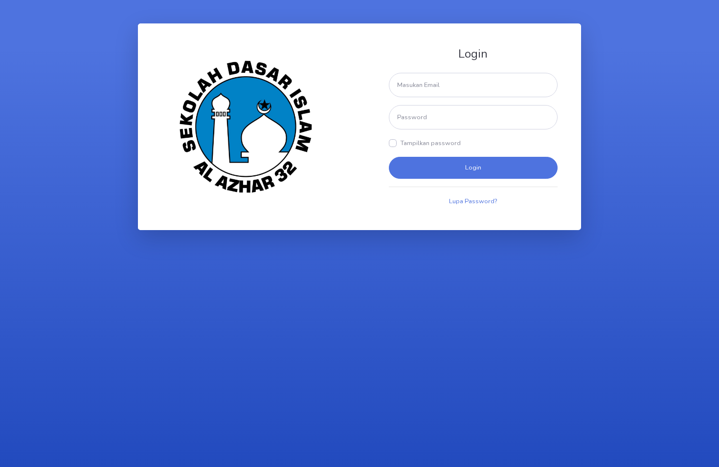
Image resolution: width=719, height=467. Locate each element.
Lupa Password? (473, 201)
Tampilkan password (431, 143)
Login (473, 167)
